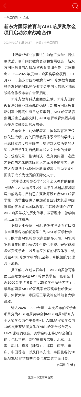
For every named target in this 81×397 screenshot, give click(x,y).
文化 (26, 17)
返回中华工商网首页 (40, 377)
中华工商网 (11, 17)
